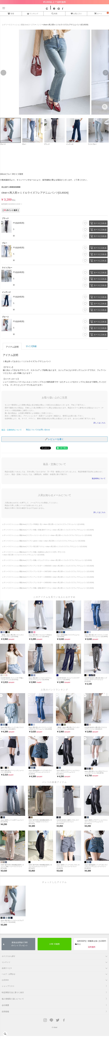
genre (35, 541)
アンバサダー (38, 566)
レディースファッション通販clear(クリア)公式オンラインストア (54, 8)
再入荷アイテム (38, 546)
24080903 (47, 577)
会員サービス (7, 968)
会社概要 (5, 1005)
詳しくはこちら (99, 423)
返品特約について (98, 478)
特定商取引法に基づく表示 (13, 992)
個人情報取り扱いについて (13, 999)
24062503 (47, 566)
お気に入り (77, 13)
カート (99, 13)
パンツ (38, 25)
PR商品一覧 (37, 524)
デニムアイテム (43, 560)
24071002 (47, 571)
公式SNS (5, 980)
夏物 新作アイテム (44, 588)
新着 (12, 13)
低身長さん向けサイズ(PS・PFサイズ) (51, 552)
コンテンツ (6, 962)
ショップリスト (8, 986)
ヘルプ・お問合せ (8, 974)
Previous (3, 73)
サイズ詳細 (31, 346)
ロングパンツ (44, 535)
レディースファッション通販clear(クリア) (18, 25)
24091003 (47, 582)
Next (105, 73)
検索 (55, 13)
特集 (34, 530)
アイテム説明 (12, 347)
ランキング (34, 13)
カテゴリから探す (8, 956)
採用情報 (5, 1012)
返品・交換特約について (11, 430)
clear (40, 541)
